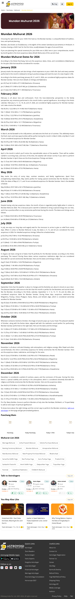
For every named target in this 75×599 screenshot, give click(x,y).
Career (51, 562)
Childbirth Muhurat (38, 470)
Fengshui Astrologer (32, 562)
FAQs (66, 596)
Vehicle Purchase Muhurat (49, 443)
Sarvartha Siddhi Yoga (10, 459)
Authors (52, 591)
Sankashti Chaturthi (9, 464)
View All (70, 476)
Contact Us (53, 551)
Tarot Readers (30, 551)
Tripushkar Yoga (58, 464)
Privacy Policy (56, 596)
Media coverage (54, 588)
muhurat (17, 10)
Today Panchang (30, 433)
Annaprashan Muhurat (50, 448)
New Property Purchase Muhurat (34, 454)
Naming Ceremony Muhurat (12, 448)
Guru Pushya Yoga (44, 459)
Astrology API (53, 584)
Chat (14, 493)
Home (3, 10)
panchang (9, 10)
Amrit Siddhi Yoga (26, 464)
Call (21, 493)
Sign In (70, 4)
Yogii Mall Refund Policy (57, 577)
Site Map (52, 566)
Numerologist (29, 555)
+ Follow (22, 481)
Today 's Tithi (50, 433)
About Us (52, 548)
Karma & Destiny (55, 570)
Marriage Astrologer (32, 573)
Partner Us (53, 559)
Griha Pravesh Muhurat (27, 443)
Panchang (10, 433)
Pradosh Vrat (59, 459)
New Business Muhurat (10, 454)
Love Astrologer (30, 566)
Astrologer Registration (57, 555)
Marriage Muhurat (8, 443)
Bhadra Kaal (54, 454)
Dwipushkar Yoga (43, 464)
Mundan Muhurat (32, 448)
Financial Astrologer (32, 570)
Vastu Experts (29, 559)
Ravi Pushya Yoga (28, 459)
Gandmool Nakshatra (20, 470)
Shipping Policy (54, 580)
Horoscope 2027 (30, 580)
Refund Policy (54, 573)
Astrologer (28, 548)
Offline (63, 493)
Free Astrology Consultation (34, 577)
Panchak (5, 470)
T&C (71, 596)
